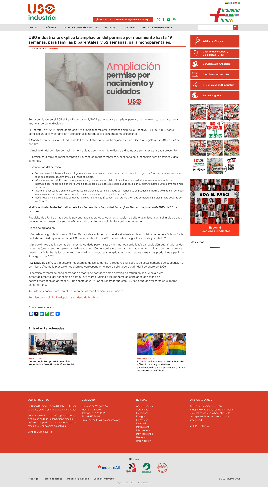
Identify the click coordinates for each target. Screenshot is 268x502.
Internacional (143, 430)
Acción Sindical (145, 406)
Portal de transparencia (157, 28)
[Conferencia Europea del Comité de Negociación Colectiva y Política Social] (53, 343)
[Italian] (238, 3)
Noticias (110, 28)
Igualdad (141, 423)
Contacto (130, 28)
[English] (229, 3)
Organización (143, 440)
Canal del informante (104, 478)
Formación (142, 420)
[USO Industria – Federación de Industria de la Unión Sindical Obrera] (42, 12)
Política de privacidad (78, 478)
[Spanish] (226, 3)
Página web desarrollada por (134, 483)
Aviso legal (33, 478)
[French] (232, 3)
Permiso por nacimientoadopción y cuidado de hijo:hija (63, 297)
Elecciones (142, 413)
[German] (235, 3)
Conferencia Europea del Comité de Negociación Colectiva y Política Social (51, 363)
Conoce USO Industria (40, 431)
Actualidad (53, 49)
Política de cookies (53, 478)
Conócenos (50, 28)
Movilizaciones (144, 433)
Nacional (141, 437)
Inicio (33, 28)
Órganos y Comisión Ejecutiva (81, 28)
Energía (140, 416)
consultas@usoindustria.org (134, 19)
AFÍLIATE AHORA (199, 425)
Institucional (143, 426)
